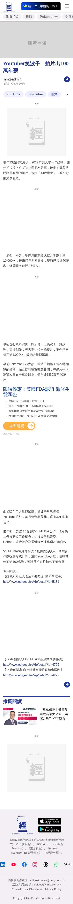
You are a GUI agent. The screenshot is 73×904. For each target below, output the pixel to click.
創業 (6, 83)
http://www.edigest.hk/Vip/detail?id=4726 (31, 664)
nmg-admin (12, 79)
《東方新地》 (35, 848)
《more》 (52, 848)
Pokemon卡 (49, 16)
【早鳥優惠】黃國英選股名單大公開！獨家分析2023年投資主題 (54, 714)
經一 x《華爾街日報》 (43, 6)
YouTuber (35, 94)
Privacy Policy (53, 889)
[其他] (67, 79)
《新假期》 (26, 844)
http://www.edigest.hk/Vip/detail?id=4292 (31, 675)
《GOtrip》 (42, 844)
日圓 (29, 16)
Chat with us (19, 889)
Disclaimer (35, 889)
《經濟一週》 (53, 852)
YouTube (13, 94)
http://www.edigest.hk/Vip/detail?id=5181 (31, 581)
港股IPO (12, 16)
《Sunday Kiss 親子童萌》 (26, 852)
